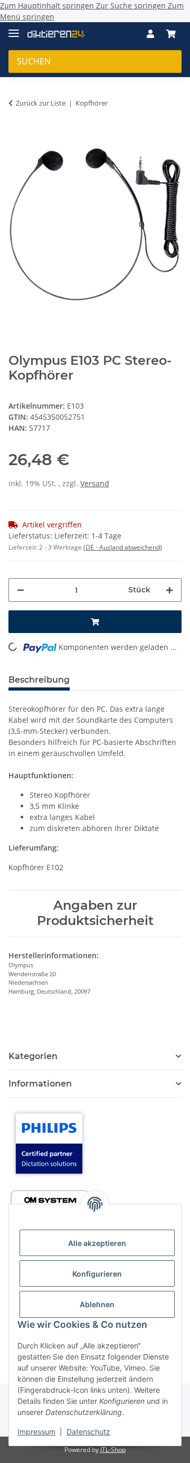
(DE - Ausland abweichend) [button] (122, 547)
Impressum (36, 1431)
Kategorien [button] (33, 1056)
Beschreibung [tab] (39, 680)
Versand (94, 483)
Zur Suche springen (132, 6)
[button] (150, 33)
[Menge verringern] (20, 590)
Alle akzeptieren (97, 1243)
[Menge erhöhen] (169, 590)
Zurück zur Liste (40, 103)
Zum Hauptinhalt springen (48, 6)
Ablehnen (97, 1304)
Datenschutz (88, 1431)
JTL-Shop (113, 1449)
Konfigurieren (97, 1273)
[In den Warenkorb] (16, 132)
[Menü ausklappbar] (13, 28)
